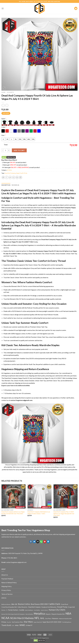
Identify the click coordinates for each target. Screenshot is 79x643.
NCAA (5, 618)
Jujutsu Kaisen (44, 610)
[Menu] (2, 8)
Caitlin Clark (54, 604)
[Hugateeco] (39, 8)
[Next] (77, 503)
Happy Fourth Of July (21, 173)
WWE (22, 625)
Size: (3, 135)
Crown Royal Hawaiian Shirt (9, 607)
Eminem (3, 610)
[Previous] (1, 503)
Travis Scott (6, 625)
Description (5, 185)
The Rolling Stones (66, 622)
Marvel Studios (29, 614)
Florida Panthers (13, 610)
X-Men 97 (29, 625)
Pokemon (55, 618)
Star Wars (28, 622)
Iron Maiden (37, 610)
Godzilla (21, 610)
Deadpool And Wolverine (48, 607)
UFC (13, 625)
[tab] (5, 185)
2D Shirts (10, 92)
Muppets (48, 614)
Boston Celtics (24, 604)
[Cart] (75, 8)
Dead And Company (10, 173)
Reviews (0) (15, 185)
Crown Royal (64, 604)
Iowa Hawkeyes (29, 610)
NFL (36, 618)
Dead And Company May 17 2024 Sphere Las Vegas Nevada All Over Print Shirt (63, 513)
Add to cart (19, 150)
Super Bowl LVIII (38, 622)
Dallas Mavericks (22, 607)
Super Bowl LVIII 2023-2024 (52, 622)
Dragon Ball (71, 607)
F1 (6, 610)
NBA (68, 613)
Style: (3, 118)
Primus (3, 622)
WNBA (17, 625)
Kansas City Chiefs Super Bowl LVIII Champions (13, 614)
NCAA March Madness (22, 618)
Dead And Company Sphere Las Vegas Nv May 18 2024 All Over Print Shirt (13, 512)
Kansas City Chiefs (57, 610)
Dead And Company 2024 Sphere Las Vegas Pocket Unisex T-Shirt (38, 512)
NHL (42, 618)
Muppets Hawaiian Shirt (58, 614)
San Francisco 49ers (17, 622)
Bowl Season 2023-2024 (39, 604)
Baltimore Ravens (6, 604)
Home (3, 92)
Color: (4, 127)
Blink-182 (14, 604)
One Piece (48, 618)
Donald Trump (62, 607)
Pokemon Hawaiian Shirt (65, 618)
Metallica (39, 613)
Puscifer (9, 622)
